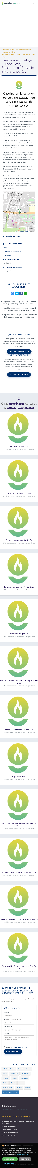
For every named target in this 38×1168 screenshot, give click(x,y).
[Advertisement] (19, 26)
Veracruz (6, 1078)
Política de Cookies (9, 1126)
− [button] (5, 197)
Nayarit (13, 1083)
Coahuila (19, 1088)
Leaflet (16, 231)
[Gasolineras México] (11, 3)
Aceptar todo (10, 1159)
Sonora (21, 1083)
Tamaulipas (24, 1078)
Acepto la (16, 1047)
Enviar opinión (13, 1051)
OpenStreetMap (24, 231)
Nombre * (7, 1012)
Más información (22, 1155)
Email (12, 1019)
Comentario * (8, 1034)
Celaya (5, 248)
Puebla (5, 1083)
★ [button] (5, 1030)
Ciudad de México (24, 1069)
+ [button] (5, 194)
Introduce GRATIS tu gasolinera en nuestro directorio (18, 1122)
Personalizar (8, 1164)
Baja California (7, 1088)
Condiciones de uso (9, 1129)
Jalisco (5, 1073)
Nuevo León (14, 1073)
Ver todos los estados (10, 1092)
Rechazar (25, 1159)
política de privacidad (20, 1047)
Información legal (8, 1136)
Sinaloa (27, 1088)
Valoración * (8, 1027)
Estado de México (9, 1069)
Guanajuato (7, 255)
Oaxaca (14, 1078)
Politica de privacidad (10, 1133)
